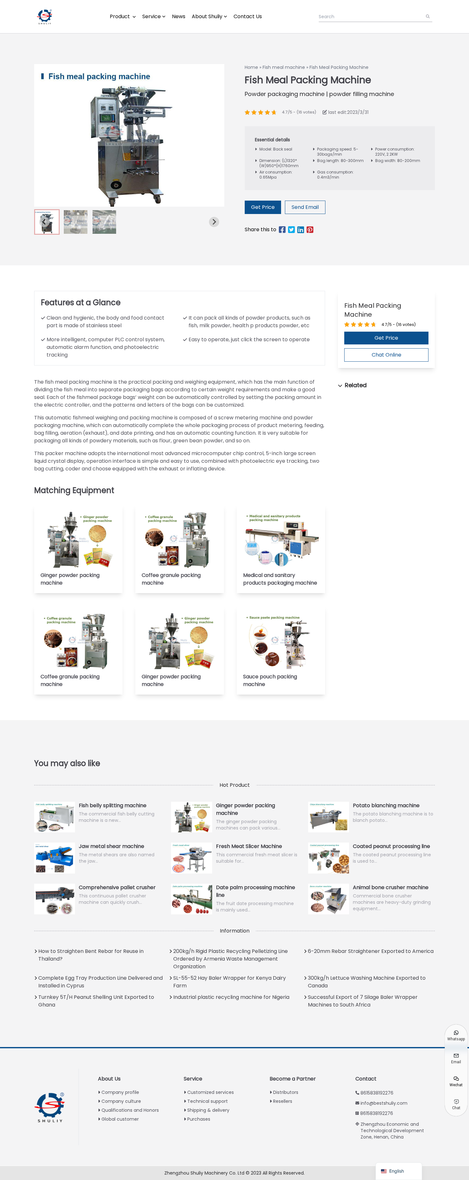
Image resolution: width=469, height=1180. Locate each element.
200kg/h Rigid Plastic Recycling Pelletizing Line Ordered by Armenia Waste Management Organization (230, 959)
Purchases (198, 1119)
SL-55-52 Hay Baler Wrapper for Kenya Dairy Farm (229, 981)
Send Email (305, 207)
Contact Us (248, 16)
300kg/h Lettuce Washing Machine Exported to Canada (367, 981)
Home (251, 67)
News (178, 16)
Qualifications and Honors (130, 1110)
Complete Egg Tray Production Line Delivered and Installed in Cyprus (100, 981)
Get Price (263, 207)
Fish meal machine (284, 67)
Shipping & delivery (208, 1110)
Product (120, 16)
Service (151, 16)
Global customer (120, 1119)
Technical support (207, 1101)
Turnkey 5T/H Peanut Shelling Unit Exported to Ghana (96, 1000)
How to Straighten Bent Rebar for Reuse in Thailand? (91, 955)
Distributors (285, 1092)
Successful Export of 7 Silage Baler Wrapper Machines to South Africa (363, 1000)
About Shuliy (207, 16)
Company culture (121, 1101)
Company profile (120, 1092)
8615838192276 (377, 1093)
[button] (75, 222)
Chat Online (386, 354)
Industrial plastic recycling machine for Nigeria (231, 997)
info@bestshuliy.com (384, 1103)
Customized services (210, 1092)
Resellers (282, 1101)
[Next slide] (214, 222)
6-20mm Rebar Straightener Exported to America (371, 951)
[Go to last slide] (44, 222)
